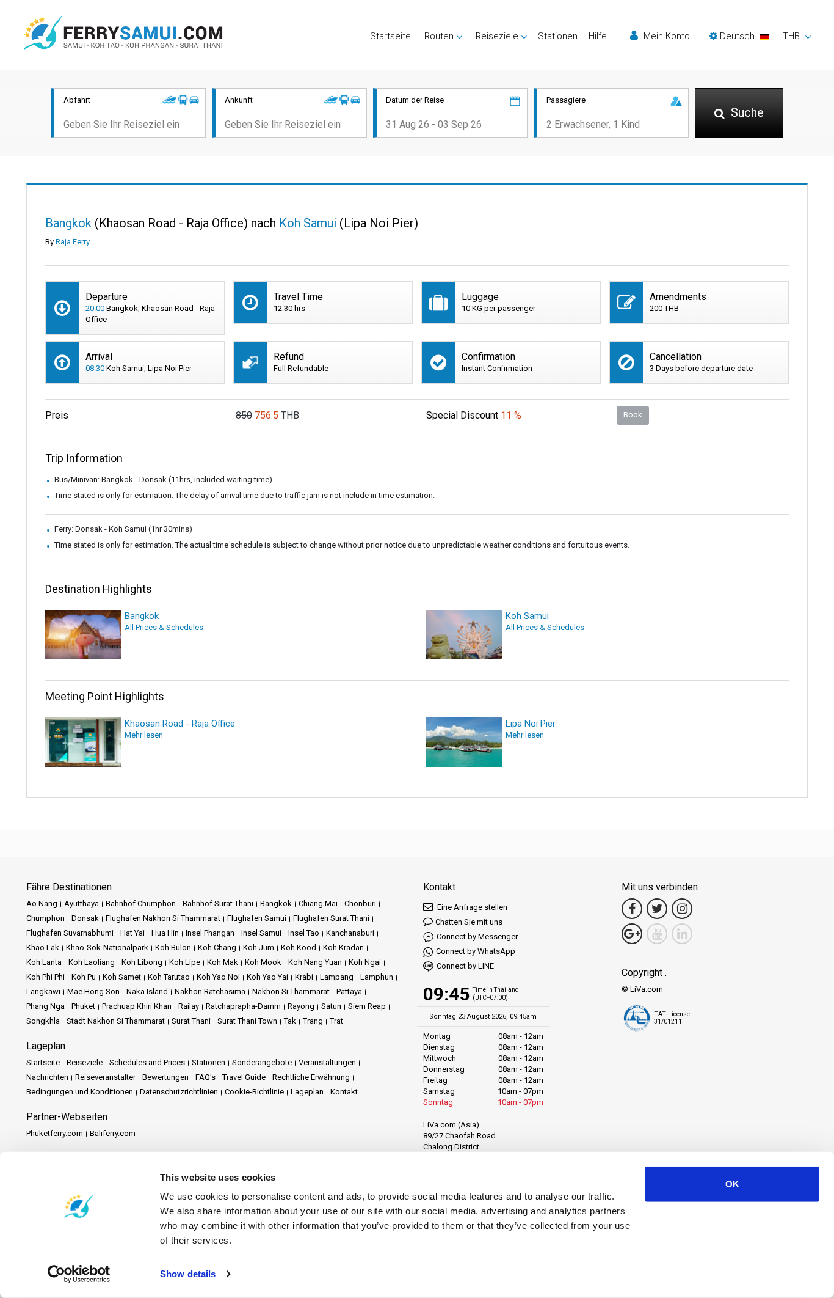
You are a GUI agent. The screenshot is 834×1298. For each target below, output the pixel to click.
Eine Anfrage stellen (471, 907)
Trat (336, 1020)
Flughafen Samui (256, 918)
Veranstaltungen (327, 1062)
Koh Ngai (365, 962)
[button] (760, 36)
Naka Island (147, 991)
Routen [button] (439, 36)
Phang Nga (45, 1006)
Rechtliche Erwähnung (311, 1077)
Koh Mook (263, 962)
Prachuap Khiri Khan (137, 1006)
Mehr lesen (144, 734)
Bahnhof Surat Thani (218, 903)
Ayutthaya (81, 903)
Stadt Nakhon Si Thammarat (116, 1020)
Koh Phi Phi (45, 976)
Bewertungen (165, 1077)
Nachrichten (47, 1077)
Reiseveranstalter (105, 1077)
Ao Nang (41, 903)
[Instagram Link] (682, 908)
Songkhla (43, 1020)
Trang (313, 1020)
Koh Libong (141, 962)
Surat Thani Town (247, 1020)
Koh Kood (298, 947)
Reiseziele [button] (497, 36)
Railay (188, 1006)
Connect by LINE (465, 965)
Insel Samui (261, 932)
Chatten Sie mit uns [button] (468, 921)
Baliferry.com (113, 1133)
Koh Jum (258, 947)
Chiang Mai (318, 903)
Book (632, 414)
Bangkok (276, 903)
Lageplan (307, 1091)
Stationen (558, 36)
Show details (188, 1274)
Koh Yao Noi (218, 976)
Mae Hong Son (93, 991)
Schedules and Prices (147, 1062)
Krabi (304, 976)
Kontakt (344, 1091)
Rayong (301, 1006)
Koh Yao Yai (267, 976)
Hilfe (598, 36)
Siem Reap (367, 1006)
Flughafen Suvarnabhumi (70, 932)
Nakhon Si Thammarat (291, 991)
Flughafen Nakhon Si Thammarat (163, 918)
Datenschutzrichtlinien (179, 1091)
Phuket (83, 1006)
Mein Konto (665, 36)
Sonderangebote (262, 1062)
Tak (290, 1020)
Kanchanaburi (350, 932)
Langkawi (43, 991)
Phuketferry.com (54, 1133)
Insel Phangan (210, 932)
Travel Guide (244, 1077)
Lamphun (376, 976)
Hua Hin (165, 932)
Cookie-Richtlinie (254, 1091)
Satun (331, 1006)
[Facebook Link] (632, 908)
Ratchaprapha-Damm (243, 1006)
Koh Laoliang (91, 962)
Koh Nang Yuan (315, 962)
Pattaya (349, 991)
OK (732, 1184)
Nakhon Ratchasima (210, 991)
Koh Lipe (184, 962)
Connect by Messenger (477, 936)
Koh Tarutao (169, 976)
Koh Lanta (44, 962)
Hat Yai (132, 932)
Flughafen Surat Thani (331, 918)
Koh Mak (222, 962)
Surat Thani (191, 1020)
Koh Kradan (343, 947)
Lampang (337, 976)
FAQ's (205, 1077)
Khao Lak (42, 947)
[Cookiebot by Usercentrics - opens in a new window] (79, 1274)
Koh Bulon (173, 947)
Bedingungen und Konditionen (79, 1091)
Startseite (390, 36)
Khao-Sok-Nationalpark (107, 947)
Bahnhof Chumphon (141, 903)
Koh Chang (217, 947)
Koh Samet (122, 976)
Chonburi (360, 903)
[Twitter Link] (657, 908)
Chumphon (45, 918)
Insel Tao (303, 932)
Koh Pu (83, 976)
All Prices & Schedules (164, 627)
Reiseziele (85, 1062)
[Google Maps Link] (632, 933)
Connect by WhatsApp (475, 951)
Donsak (85, 918)
